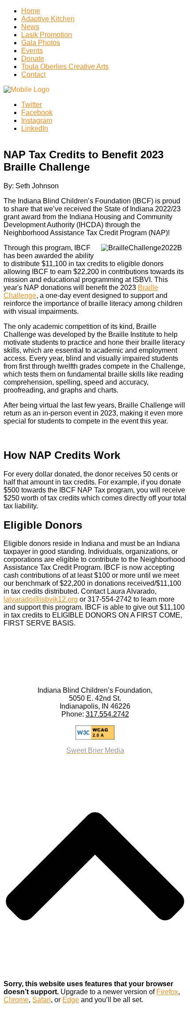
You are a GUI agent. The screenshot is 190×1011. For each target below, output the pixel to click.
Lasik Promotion (46, 34)
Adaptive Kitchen (48, 19)
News (30, 27)
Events (32, 50)
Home (30, 11)
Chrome (16, 999)
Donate (32, 58)
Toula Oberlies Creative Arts (65, 66)
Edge (70, 999)
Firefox (167, 992)
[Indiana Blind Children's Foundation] (26, 89)
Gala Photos (40, 42)
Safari (41, 999)
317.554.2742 (107, 714)
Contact (33, 74)
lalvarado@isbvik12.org (41, 599)
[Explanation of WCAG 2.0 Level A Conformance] (95, 732)
